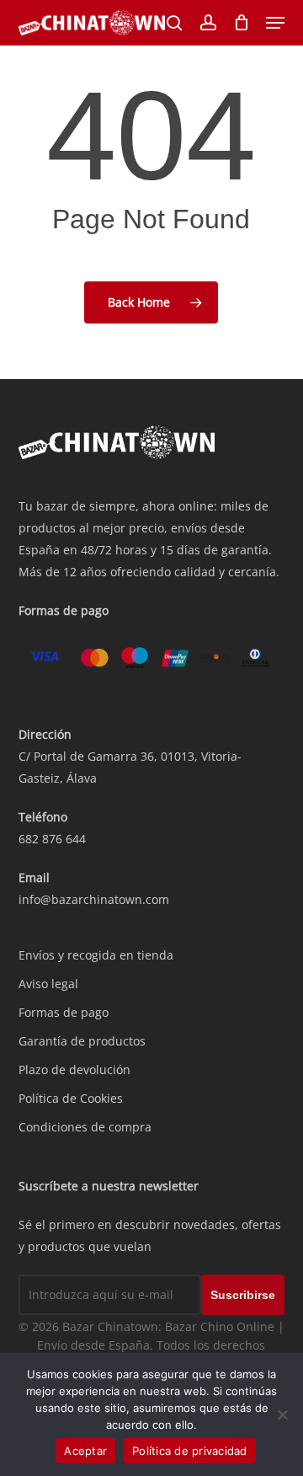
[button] (275, 22)
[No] (282, 1414)
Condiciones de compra (85, 1127)
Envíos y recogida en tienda (96, 955)
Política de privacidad (189, 1450)
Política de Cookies (71, 1098)
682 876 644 (52, 839)
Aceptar (85, 1450)
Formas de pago (64, 1012)
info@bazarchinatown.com (94, 899)
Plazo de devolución (74, 1070)
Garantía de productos (82, 1041)
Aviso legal (48, 984)
